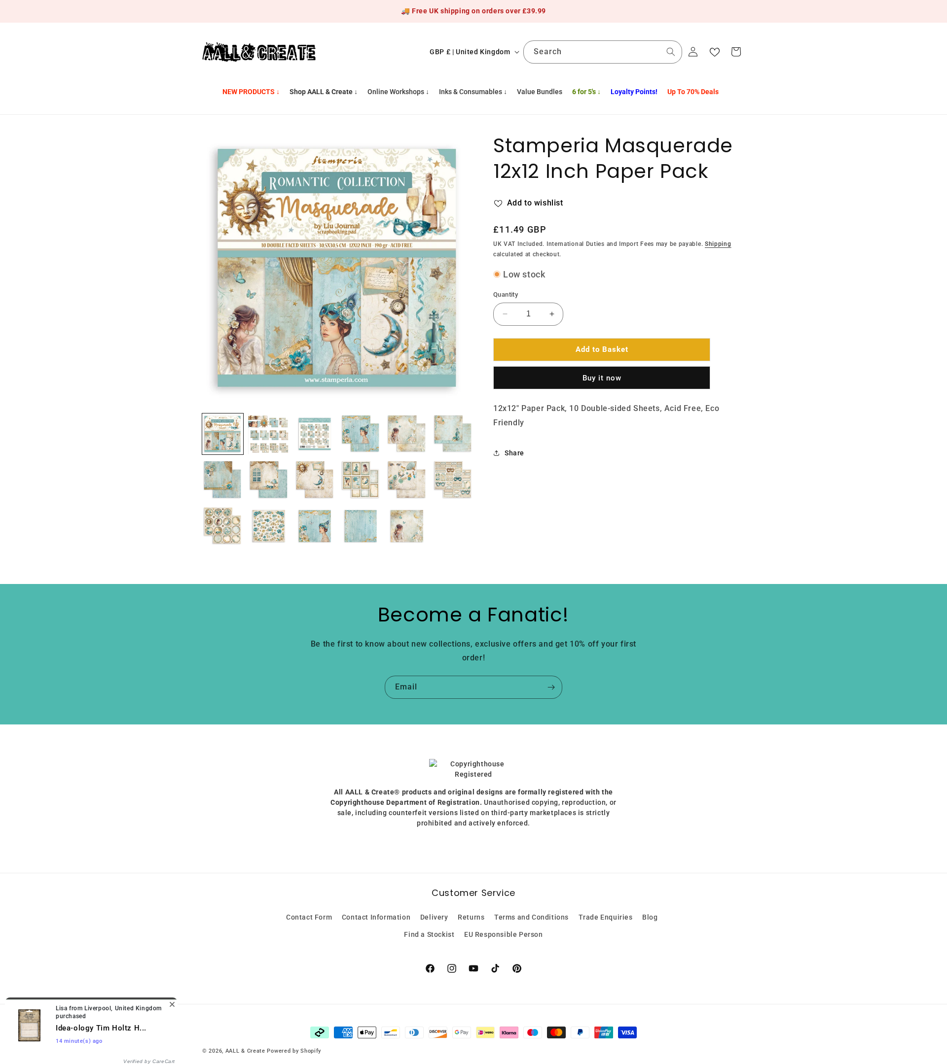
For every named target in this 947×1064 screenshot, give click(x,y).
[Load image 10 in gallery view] (360, 479)
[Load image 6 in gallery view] (453, 433)
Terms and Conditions (531, 917)
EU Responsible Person (503, 934)
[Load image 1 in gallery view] (222, 433)
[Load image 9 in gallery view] (314, 479)
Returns (471, 917)
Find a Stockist (429, 934)
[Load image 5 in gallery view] (406, 433)
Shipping (718, 243)
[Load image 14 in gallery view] (268, 526)
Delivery (434, 917)
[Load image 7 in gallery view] (222, 479)
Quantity (505, 294)
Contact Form (309, 917)
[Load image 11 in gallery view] (406, 479)
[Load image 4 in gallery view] (360, 433)
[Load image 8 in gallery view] (268, 479)
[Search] (671, 52)
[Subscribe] (551, 687)
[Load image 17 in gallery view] (406, 526)
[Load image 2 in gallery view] (268, 433)
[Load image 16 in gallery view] (360, 526)
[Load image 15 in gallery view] (314, 526)
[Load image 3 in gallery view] (314, 433)
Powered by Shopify (294, 1051)
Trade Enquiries (606, 917)
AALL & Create (245, 1051)
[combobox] (603, 52)
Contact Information (376, 917)
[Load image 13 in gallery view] (222, 526)
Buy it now (602, 377)
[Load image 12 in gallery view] (453, 479)
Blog (649, 917)
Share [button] (514, 452)
